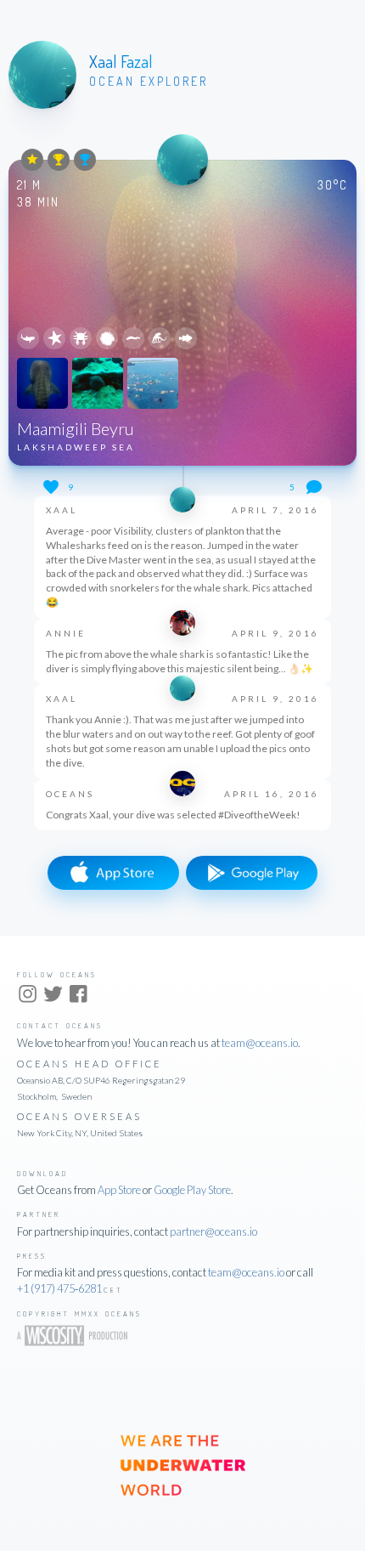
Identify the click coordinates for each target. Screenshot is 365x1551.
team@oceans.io (260, 1043)
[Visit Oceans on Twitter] (53, 996)
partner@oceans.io (213, 1231)
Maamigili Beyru (75, 428)
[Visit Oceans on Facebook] (78, 996)
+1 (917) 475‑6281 (59, 1288)
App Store (119, 1190)
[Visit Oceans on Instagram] (27, 996)
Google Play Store (192, 1190)
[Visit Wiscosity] (78, 1341)
